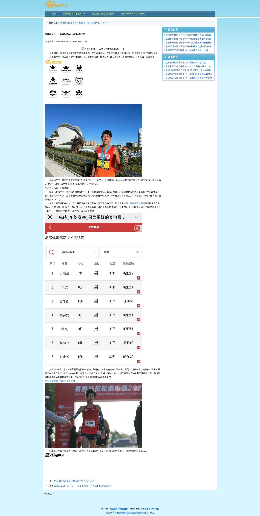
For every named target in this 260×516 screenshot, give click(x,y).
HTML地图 (154, 509)
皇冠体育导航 (112, 512)
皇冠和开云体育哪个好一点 (92, 23)
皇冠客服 (142, 512)
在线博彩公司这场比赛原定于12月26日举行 (74, 481)
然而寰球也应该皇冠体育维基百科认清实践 (186, 62)
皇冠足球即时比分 (53, 381)
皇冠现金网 (132, 512)
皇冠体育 (123, 512)
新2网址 (150, 512)
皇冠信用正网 (68, 381)
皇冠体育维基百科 (68, 23)
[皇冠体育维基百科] (56, 8)
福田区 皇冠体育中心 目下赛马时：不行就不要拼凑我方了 (82, 486)
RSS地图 (144, 509)
